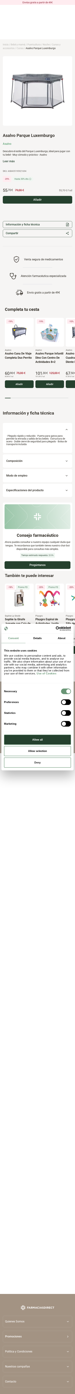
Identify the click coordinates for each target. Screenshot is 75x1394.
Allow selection (37, 750)
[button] (37, 1336)
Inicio (6, 44)
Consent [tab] (13, 638)
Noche (46, 44)
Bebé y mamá (18, 44)
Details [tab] (37, 638)
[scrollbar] (36, 398)
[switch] (66, 702)
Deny (37, 762)
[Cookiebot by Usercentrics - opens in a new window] (55, 628)
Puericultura (34, 44)
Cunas (20, 48)
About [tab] (61, 638)
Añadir (19, 384)
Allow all (37, 739)
